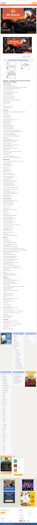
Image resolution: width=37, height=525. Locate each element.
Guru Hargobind (18, 359)
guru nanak (5, 424)
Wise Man (4, 413)
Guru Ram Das (18, 355)
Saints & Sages (16, 344)
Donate (34, 2)
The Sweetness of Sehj (18, 376)
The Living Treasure (17, 374)
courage (4, 417)
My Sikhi (15, 341)
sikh (3, 445)
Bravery (4, 374)
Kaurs (15, 339)
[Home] (3, 3)
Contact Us (29, 512)
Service (4, 408)
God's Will (4, 381)
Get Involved (11, 520)
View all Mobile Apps (17, 474)
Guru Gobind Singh (9, 328)
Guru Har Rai (18, 360)
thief (4, 450)
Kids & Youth (5, 6)
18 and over (28, 341)
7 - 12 (27, 337)
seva (3, 443)
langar (4, 433)
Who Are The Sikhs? (19, 0)
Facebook (24, 520)
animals (4, 415)
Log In (28, 516)
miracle (4, 438)
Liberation (4, 399)
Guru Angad (17, 352)
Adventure (16, 336)
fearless (4, 420)
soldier (4, 447)
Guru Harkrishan (18, 362)
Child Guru (4, 376)
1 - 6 (27, 336)
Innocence (4, 392)
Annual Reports (3, 520)
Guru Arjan (17, 357)
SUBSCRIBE (2, 512)
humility (4, 429)
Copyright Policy (30, 513)
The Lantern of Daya (17, 380)
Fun (15, 337)
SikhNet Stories (9, 6)
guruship (4, 426)
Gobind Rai (5, 380)
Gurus (15, 348)
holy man (4, 427)
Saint (4, 406)
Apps (28, 0)
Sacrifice (4, 404)
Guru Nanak (17, 350)
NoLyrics (4, 401)
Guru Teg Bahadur (19, 364)
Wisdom (4, 411)
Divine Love (5, 378)
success (4, 449)
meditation (5, 436)
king (3, 431)
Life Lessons (16, 343)
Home (1, 6)
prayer (4, 440)
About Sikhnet (21, 512)
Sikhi (4, 410)
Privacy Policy (21, 513)
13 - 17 (27, 339)
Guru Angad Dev (5, 385)
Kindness (4, 397)
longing (4, 434)
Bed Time (16, 346)
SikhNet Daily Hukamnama (17, 467)
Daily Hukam (25, 0)
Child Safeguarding (21, 516)
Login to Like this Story (27, 57)
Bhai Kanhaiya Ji (17, 378)
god (3, 422)
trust (4, 452)
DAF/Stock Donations (33, 0)
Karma (4, 394)
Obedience (5, 403)
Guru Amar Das (18, 353)
